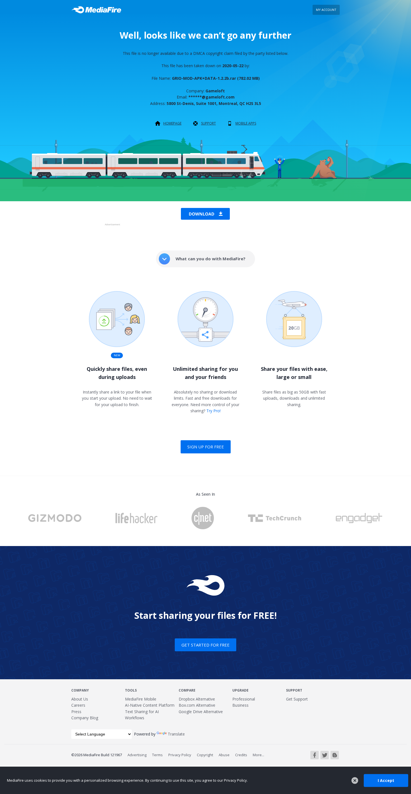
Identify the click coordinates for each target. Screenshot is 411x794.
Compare (187, 690)
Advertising (137, 754)
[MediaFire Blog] (334, 755)
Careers (78, 705)
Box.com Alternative (197, 705)
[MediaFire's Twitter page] (324, 755)
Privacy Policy (179, 754)
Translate (176, 734)
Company (80, 690)
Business (240, 705)
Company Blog (84, 717)
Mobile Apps (245, 123)
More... (258, 754)
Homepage (172, 123)
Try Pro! (213, 410)
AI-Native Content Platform (149, 705)
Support (208, 123)
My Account (326, 10)
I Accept (386, 780)
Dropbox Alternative (197, 699)
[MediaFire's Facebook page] (314, 755)
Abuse (224, 754)
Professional (243, 699)
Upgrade (240, 690)
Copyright (205, 754)
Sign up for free (205, 446)
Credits (241, 754)
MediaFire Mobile (140, 699)
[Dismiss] (355, 780)
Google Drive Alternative (201, 711)
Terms (157, 754)
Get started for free (205, 645)
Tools (131, 690)
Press (76, 711)
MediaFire (98, 10)
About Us (79, 699)
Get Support (297, 699)
